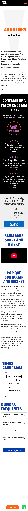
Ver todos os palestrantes (14, 224)
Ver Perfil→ (17, 217)
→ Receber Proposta (12, 507)
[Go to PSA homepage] (4, 2)
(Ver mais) (4, 89)
